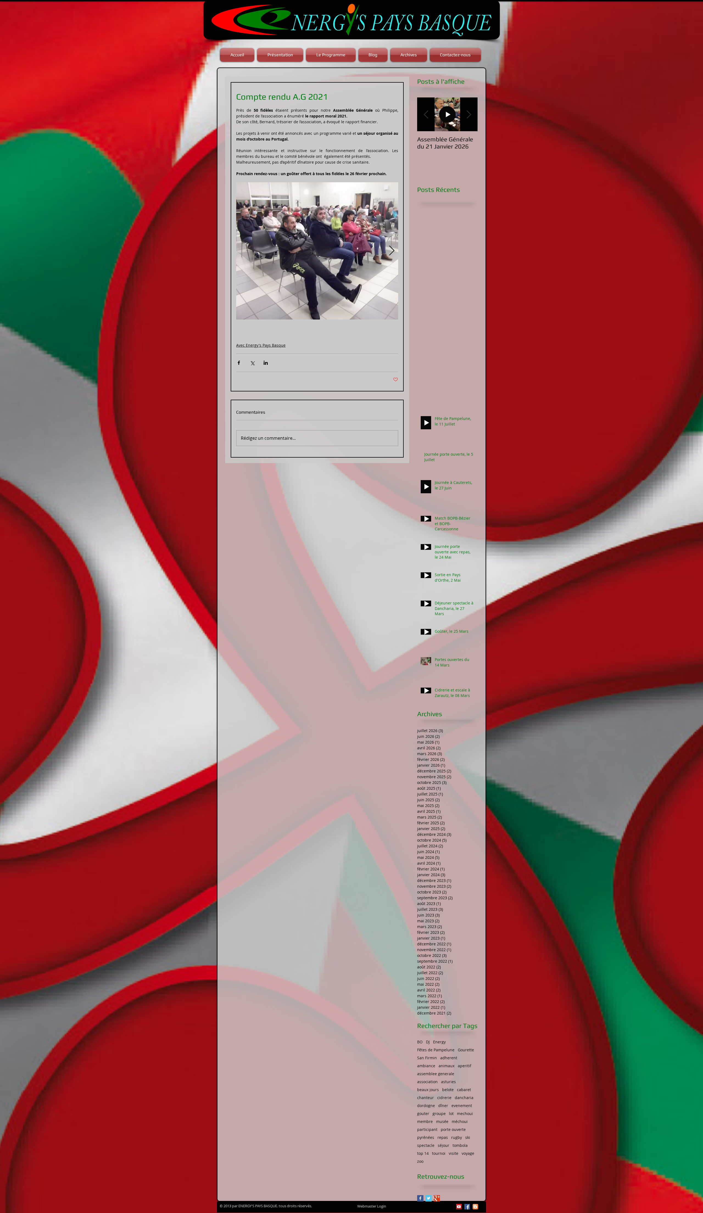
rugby (456, 1137)
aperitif (464, 1065)
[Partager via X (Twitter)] (252, 362)
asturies (448, 1081)
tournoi (438, 1153)
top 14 (423, 1153)
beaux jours (428, 1089)
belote (448, 1089)
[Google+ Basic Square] (437, 1198)
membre (425, 1121)
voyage (468, 1153)
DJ (428, 1042)
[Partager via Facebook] (238, 362)
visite (453, 1153)
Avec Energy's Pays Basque (261, 345)
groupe (439, 1113)
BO (420, 1042)
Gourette (466, 1049)
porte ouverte (453, 1129)
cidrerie (444, 1097)
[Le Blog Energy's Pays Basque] (475, 1206)
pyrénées (425, 1137)
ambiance (426, 1065)
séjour (443, 1145)
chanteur (425, 1097)
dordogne (426, 1105)
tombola (460, 1145)
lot (451, 1113)
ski (467, 1137)
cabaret (464, 1089)
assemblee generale (435, 1073)
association (427, 1081)
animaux (446, 1065)
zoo (420, 1161)
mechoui (465, 1113)
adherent (448, 1057)
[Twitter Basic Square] (428, 1198)
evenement (461, 1105)
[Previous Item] (425, 114)
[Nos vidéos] (459, 1206)
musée (442, 1121)
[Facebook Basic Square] (420, 1198)
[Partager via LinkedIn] (265, 362)
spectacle (425, 1145)
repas (442, 1137)
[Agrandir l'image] (317, 251)
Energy (439, 1042)
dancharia (464, 1097)
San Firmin (427, 1057)
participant (427, 1129)
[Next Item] (468, 114)
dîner (443, 1105)
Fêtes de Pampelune (435, 1049)
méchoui (460, 1121)
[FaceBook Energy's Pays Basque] (467, 1206)
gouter (423, 1113)
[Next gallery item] (392, 251)
